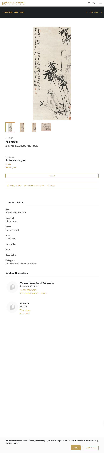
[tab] (15, 202)
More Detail (91, 448)
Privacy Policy (73, 441)
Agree (76, 448)
